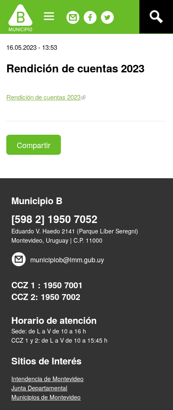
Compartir (33, 144)
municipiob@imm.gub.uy (67, 259)
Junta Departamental (39, 388)
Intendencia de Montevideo (47, 378)
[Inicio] (20, 16)
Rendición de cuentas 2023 (43, 96)
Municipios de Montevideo (46, 397)
